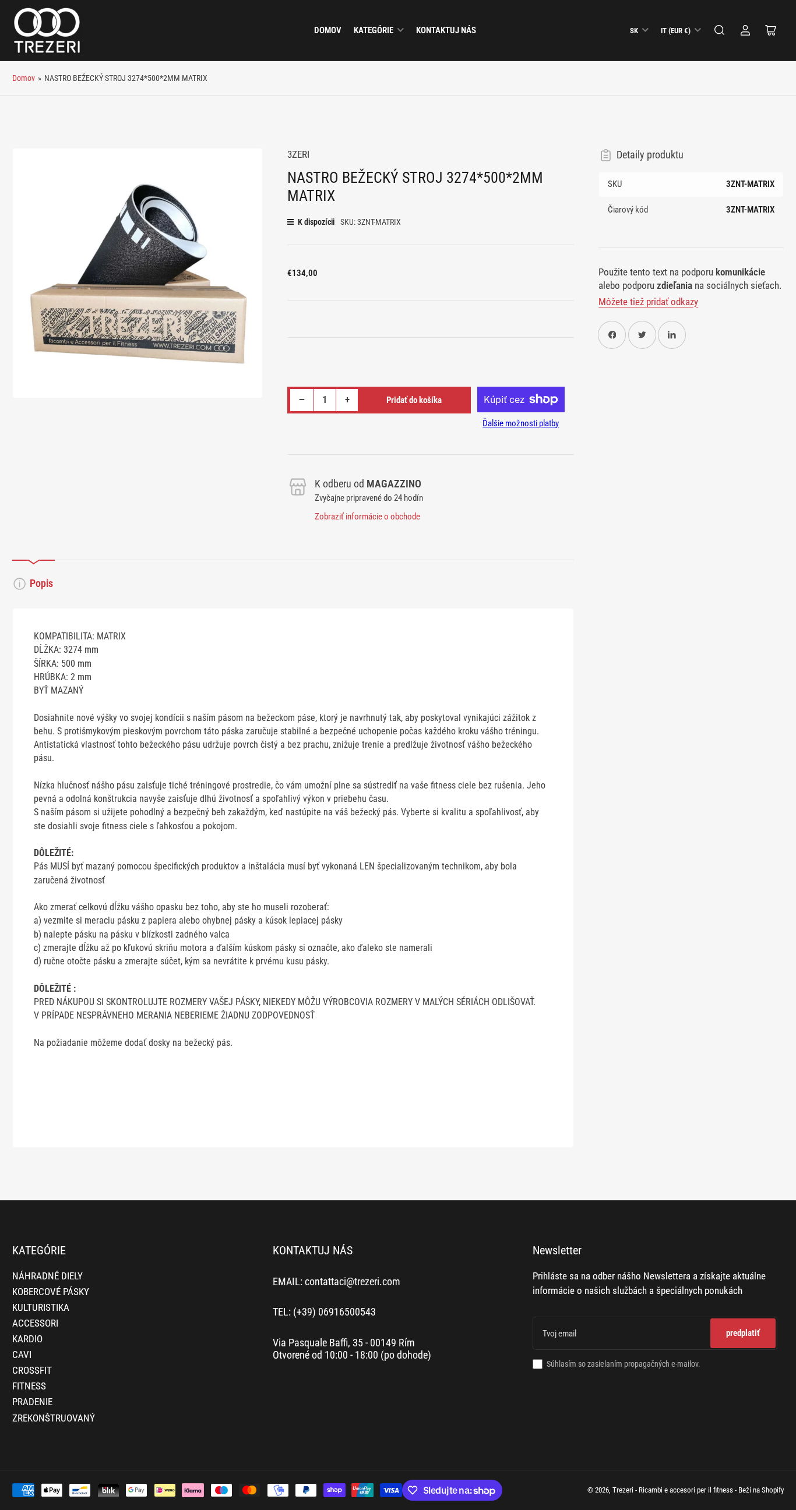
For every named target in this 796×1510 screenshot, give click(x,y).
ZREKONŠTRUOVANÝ (53, 1418)
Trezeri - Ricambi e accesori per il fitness (672, 1490)
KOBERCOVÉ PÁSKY (50, 1291)
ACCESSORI (35, 1323)
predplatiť (743, 1333)
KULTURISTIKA (40, 1307)
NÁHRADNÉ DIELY (47, 1276)
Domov (327, 30)
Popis (41, 583)
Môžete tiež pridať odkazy (648, 301)
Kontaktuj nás (446, 30)
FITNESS (29, 1386)
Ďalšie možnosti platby (520, 423)
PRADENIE (32, 1402)
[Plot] (719, 30)
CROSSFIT (32, 1370)
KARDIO (27, 1339)
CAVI (21, 1354)
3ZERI (298, 154)
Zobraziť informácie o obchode (367, 516)
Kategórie (373, 30)
